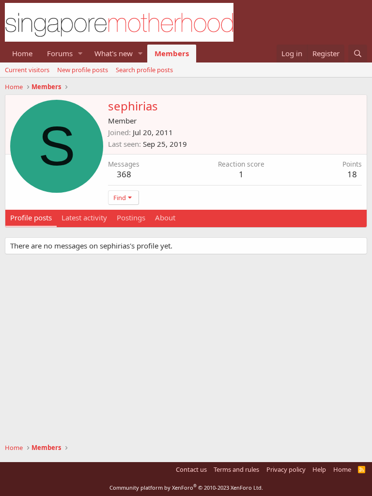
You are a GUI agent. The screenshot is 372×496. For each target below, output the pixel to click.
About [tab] (165, 217)
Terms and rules (236, 469)
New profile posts (82, 69)
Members (172, 53)
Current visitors (27, 69)
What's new (113, 53)
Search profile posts (144, 69)
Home (22, 53)
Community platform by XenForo (186, 487)
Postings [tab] (131, 217)
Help (319, 469)
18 (352, 174)
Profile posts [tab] (31, 217)
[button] (80, 53)
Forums (60, 53)
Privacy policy (286, 469)
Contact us (191, 469)
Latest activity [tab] (84, 217)
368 (124, 174)
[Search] (357, 53)
